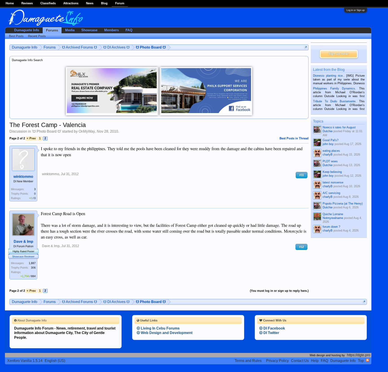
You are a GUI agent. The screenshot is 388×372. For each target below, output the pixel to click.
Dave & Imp (23, 241)
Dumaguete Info (26, 30)
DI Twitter (270, 333)
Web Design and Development (166, 333)
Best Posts (16, 36)
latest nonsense (333, 182)
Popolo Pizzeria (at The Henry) (343, 203)
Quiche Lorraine (333, 214)
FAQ (129, 30)
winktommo (23, 176)
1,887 (32, 263)
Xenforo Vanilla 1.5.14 (24, 361)
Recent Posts (37, 36)
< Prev (31, 138)
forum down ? (331, 226)
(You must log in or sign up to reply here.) (279, 290)
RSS (367, 360)
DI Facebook (273, 328)
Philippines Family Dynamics (334, 88)
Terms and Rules (248, 361)
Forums (52, 30)
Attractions (70, 3)
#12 (301, 247)
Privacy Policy (277, 361)
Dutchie (328, 131)
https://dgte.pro (358, 355)
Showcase (89, 30)
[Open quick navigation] (305, 47)
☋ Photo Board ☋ (47, 131)
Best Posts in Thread (294, 138)
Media (70, 30)
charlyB (328, 154)
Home (10, 3)
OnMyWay (87, 131)
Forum (119, 3)
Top (361, 361)
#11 (301, 175)
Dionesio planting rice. (328, 75)
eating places (331, 150)
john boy (328, 144)
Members (111, 30)
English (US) (55, 361)
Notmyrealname (333, 218)
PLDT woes (330, 161)
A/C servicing (331, 193)
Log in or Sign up (355, 10)
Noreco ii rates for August (339, 127)
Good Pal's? (330, 140)
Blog (104, 3)
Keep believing (332, 172)
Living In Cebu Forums (160, 328)
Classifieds (48, 3)
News (89, 3)
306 (33, 267)
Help (315, 361)
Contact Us (300, 361)
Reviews (27, 3)
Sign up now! (339, 54)
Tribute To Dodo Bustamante (334, 101)
